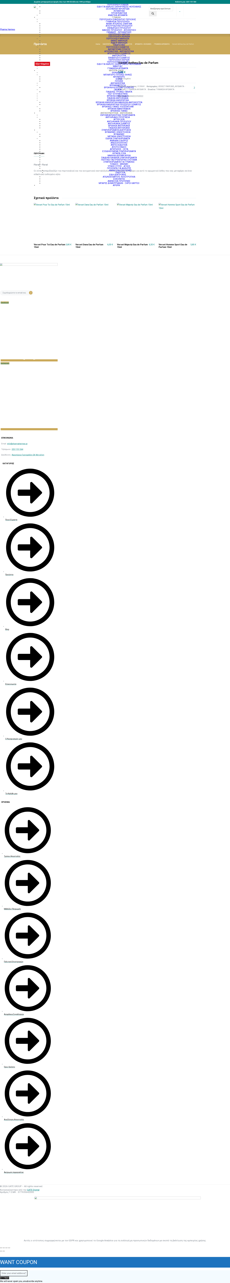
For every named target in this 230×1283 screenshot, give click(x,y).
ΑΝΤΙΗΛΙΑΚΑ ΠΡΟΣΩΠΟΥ (119, 121)
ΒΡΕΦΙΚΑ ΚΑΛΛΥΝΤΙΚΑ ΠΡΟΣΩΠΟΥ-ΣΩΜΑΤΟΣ (119, 104)
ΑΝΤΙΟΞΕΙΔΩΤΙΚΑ (119, 145)
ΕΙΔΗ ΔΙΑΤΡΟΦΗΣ (117, 174)
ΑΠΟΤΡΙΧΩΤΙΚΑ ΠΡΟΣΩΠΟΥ (119, 26)
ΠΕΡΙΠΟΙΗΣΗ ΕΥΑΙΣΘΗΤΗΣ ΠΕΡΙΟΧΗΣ (117, 19)
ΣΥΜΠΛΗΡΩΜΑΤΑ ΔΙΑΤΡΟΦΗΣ (116, 130)
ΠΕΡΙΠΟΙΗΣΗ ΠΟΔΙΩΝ (117, 4)
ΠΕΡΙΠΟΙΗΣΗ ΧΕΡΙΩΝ (119, 60)
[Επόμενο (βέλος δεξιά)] (4, 1251)
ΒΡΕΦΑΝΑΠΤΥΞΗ (118, 85)
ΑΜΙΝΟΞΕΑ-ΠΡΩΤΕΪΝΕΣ (120, 170)
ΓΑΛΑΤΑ (117, 89)
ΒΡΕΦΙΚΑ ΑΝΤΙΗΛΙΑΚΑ (117, 96)
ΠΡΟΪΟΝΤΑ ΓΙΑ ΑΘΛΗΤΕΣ (119, 168)
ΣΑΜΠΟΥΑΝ (119, 45)
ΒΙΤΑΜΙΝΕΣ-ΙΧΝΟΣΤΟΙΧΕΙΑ (117, 132)
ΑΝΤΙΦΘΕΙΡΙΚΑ (118, 83)
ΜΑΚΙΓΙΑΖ (118, 66)
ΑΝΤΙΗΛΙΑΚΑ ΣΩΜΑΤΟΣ (119, 123)
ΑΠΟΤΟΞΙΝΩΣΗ (119, 147)
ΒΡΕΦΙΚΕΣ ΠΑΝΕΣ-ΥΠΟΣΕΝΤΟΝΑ (118, 106)
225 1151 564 (17, 449)
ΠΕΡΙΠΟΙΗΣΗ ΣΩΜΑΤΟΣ (117, 47)
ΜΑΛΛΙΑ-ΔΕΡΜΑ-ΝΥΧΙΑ (119, 155)
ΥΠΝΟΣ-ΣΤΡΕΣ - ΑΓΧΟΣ (119, 166)
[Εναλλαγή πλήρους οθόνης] (4, 1247)
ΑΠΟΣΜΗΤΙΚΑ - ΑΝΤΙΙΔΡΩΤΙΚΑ (119, 51)
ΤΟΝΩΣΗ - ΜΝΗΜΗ (119, 164)
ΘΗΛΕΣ (119, 79)
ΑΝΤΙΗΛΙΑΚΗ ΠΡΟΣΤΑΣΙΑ (118, 117)
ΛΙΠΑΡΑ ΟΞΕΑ (119, 153)
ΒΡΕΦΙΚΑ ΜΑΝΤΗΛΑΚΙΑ (119, 109)
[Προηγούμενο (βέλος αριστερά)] (1, 1251)
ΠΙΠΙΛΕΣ (119, 81)
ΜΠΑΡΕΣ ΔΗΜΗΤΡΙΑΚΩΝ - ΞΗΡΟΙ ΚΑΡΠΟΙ (119, 183)
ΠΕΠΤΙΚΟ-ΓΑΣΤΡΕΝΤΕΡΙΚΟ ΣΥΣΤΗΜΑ (119, 160)
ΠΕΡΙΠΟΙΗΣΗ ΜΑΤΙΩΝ (119, 34)
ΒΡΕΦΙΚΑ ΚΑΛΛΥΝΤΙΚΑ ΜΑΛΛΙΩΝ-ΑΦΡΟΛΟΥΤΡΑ (119, 102)
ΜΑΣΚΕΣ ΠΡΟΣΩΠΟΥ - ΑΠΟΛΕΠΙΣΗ (119, 30)
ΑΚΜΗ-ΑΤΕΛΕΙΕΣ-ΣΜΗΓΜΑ (119, 23)
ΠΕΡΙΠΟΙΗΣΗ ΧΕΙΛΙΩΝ (119, 36)
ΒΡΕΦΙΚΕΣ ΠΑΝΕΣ (119, 111)
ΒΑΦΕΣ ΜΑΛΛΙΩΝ (119, 40)
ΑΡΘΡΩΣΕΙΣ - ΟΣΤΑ (119, 149)
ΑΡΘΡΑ (116, 185)
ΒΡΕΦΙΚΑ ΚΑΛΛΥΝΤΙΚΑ (118, 100)
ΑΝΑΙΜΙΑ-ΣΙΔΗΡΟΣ (119, 140)
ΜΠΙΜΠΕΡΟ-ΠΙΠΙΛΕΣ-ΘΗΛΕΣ (117, 74)
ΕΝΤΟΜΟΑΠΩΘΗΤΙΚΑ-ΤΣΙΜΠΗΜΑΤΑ (117, 115)
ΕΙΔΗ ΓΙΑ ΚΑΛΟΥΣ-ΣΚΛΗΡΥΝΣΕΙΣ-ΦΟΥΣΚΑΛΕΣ (119, 64)
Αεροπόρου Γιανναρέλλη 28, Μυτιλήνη (28, 455)
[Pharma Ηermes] (47, 11)
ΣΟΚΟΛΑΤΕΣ (119, 179)
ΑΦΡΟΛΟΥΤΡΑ (119, 55)
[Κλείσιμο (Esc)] (9, 1247)
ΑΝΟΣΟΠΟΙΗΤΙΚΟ (119, 143)
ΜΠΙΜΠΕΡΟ (119, 77)
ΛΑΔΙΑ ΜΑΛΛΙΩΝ (119, 43)
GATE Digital (33, 1190)
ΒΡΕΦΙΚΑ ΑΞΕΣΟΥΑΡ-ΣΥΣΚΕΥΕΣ (119, 87)
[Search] (153, 13)
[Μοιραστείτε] (6, 1247)
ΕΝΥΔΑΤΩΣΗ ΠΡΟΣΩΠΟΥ (119, 28)
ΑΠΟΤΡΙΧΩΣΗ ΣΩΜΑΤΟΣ (119, 53)
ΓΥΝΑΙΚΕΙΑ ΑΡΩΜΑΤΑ (117, 68)
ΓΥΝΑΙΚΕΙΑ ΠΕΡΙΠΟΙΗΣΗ (118, 21)
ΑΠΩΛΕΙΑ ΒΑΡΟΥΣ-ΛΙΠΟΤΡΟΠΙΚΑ (119, 177)
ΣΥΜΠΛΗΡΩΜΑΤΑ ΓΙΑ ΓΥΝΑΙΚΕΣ (119, 162)
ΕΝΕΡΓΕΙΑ (120, 172)
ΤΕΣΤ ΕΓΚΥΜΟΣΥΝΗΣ (118, 94)
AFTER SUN (119, 119)
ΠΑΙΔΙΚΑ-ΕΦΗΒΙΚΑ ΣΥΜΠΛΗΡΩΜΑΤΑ (119, 157)
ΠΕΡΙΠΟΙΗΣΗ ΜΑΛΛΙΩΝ (117, 38)
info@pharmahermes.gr (17, 444)
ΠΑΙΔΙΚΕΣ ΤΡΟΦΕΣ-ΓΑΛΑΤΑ (119, 91)
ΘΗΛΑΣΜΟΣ (117, 72)
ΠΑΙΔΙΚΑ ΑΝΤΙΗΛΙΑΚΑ (117, 98)
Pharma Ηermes (7, 29)
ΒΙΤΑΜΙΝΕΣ (119, 134)
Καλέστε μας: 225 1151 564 (185, 2)
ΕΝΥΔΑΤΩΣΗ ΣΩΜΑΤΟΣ (119, 57)
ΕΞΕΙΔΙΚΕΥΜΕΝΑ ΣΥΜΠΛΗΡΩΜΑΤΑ (119, 151)
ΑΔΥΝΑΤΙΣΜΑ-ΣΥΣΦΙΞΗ (119, 49)
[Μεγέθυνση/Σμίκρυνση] (1, 1247)
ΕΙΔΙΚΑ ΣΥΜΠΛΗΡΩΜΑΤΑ (118, 138)
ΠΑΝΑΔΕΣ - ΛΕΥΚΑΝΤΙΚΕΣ (119, 32)
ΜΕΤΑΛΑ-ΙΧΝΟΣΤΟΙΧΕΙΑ (119, 136)
